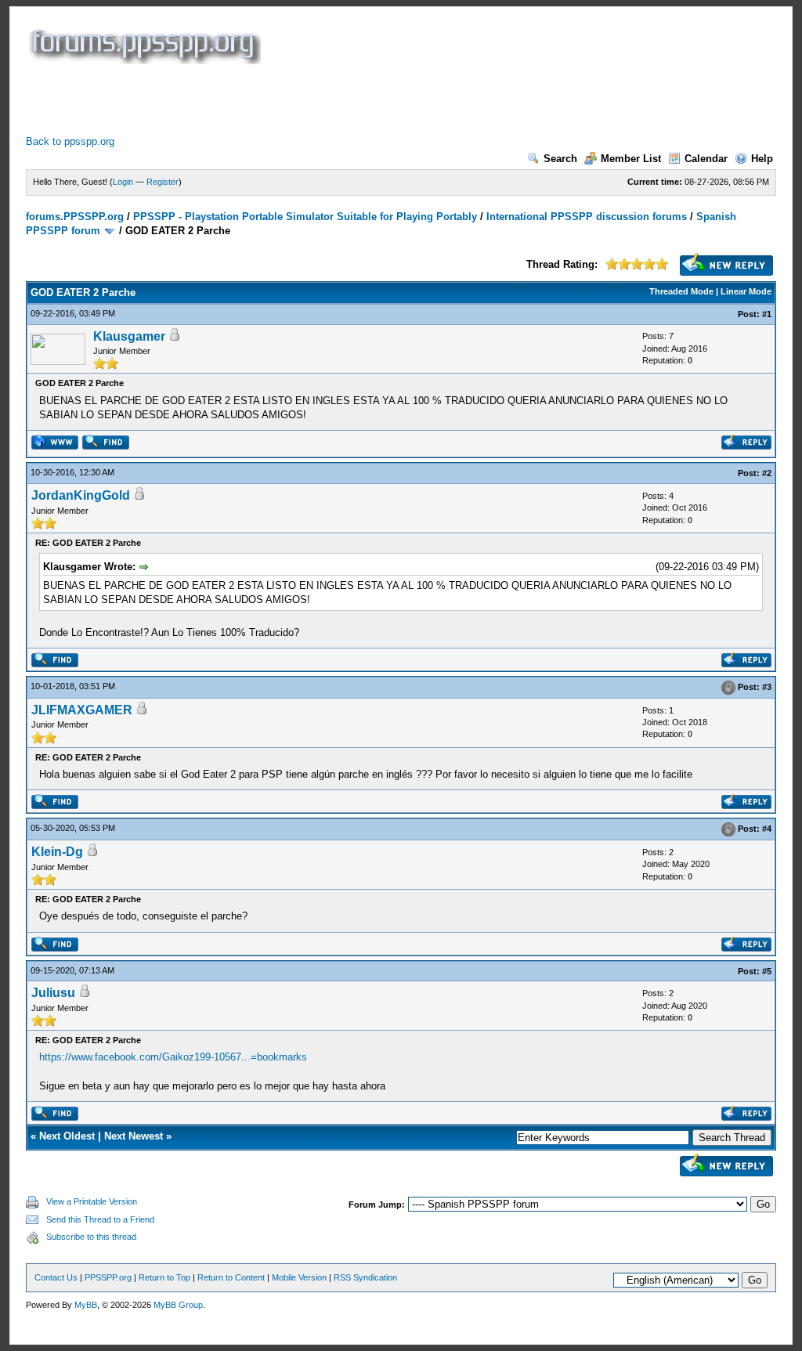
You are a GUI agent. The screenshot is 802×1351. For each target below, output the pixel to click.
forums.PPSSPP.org (75, 216)
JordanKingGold (80, 495)
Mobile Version (299, 1277)
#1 (766, 314)
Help (762, 158)
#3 (766, 687)
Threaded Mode (681, 291)
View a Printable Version (91, 1201)
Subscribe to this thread (91, 1236)
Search (560, 158)
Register (162, 181)
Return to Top (164, 1277)
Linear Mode (746, 291)
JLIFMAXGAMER (81, 710)
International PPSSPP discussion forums (586, 216)
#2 (766, 473)
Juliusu (53, 992)
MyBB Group (178, 1304)
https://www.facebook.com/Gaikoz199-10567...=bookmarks (173, 1057)
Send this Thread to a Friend (100, 1219)
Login (123, 181)
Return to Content (231, 1277)
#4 (766, 828)
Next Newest (133, 1136)
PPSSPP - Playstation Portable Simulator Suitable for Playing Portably (305, 216)
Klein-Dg (57, 851)
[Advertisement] (311, 99)
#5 (766, 971)
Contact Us (56, 1277)
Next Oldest (67, 1136)
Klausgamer (129, 336)
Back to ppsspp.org (70, 141)
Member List (631, 158)
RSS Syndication (365, 1277)
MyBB (85, 1304)
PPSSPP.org (108, 1277)
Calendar (706, 158)
